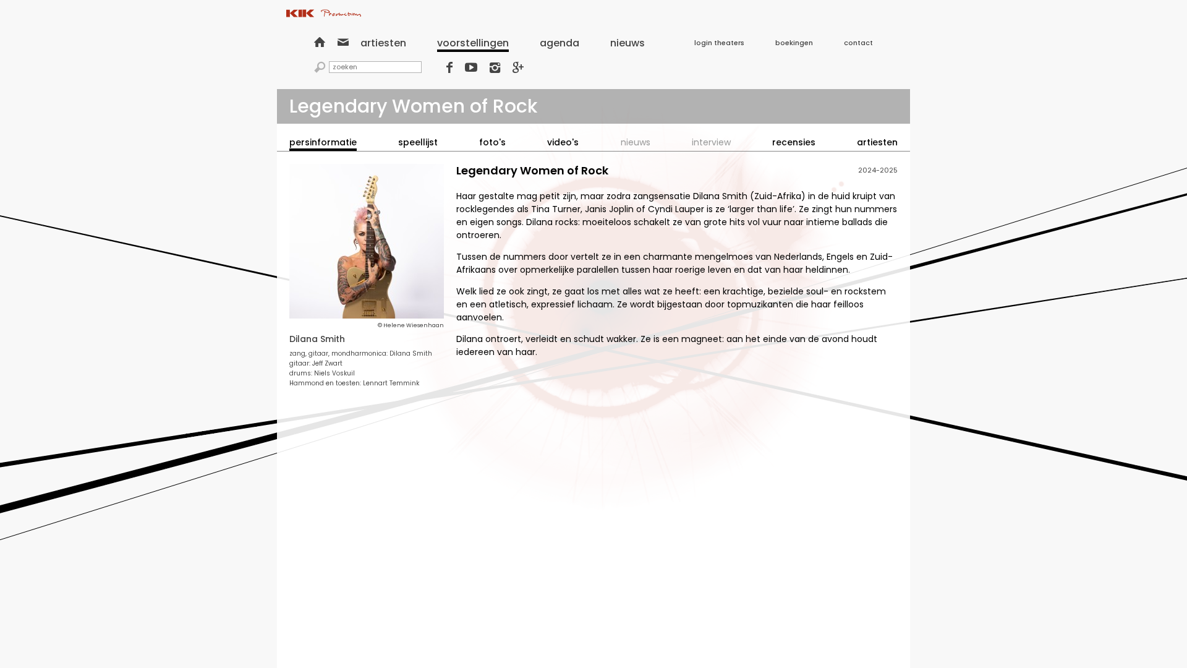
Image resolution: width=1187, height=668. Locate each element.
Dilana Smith (317, 339)
